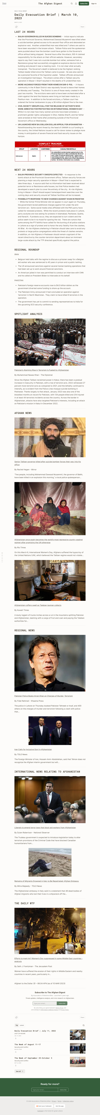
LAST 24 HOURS (19, 1033)
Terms (60, 1101)
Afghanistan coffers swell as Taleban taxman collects (37, 605)
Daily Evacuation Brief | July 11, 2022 (35, 1031)
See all (18, 1071)
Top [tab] (17, 1025)
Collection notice (68, 1101)
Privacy (54, 1101)
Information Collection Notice (49, 1010)
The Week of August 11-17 (27, 1044)
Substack (40, 1111)
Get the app (60, 1106)
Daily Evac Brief (20, 11)
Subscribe (84, 3)
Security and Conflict (21, 1047)
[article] (50, 1035)
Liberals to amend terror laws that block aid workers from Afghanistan (45, 828)
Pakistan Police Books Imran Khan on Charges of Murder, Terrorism (43, 696)
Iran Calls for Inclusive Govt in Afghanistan (33, 749)
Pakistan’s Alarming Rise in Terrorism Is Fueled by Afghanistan (41, 370)
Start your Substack (45, 1106)
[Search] (72, 3)
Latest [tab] (22, 1025)
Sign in (93, 3)
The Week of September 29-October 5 (33, 1058)
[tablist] (19, 1025)
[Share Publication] (76, 3)
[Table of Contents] (2, 557)
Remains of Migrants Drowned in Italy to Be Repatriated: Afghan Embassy (46, 881)
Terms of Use (59, 1008)
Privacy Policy (65, 1010)
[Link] (11, 31)
